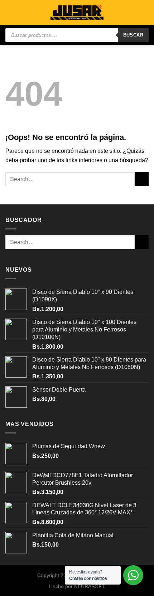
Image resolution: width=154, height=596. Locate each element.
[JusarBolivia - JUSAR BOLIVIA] (77, 12)
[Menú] (9, 12)
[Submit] (142, 179)
